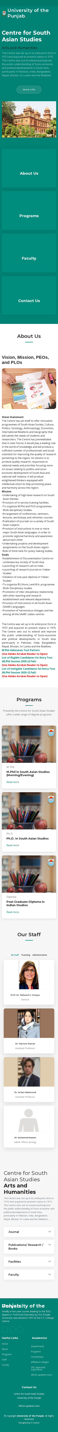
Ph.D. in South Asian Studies (27, 838)
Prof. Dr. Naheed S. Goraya (25, 995)
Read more (13, 782)
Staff (4, 1360)
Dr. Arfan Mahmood (25, 1092)
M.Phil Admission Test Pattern (21, 650)
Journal (13, 1232)
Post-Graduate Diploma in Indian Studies (25, 903)
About (5, 1349)
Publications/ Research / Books (25, 1246)
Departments (37, 1346)
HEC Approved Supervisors (38, 1368)
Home (5, 1344)
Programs (29, 216)
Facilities (14, 1261)
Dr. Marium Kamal (25, 1043)
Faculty (29, 258)
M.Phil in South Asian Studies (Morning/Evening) (28, 773)
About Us (29, 173)
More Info (29, 89)
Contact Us (29, 300)
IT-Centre (35, 1422)
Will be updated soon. (41, 1375)
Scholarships (37, 1357)
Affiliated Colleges (40, 1362)
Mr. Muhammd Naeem (25, 1137)
